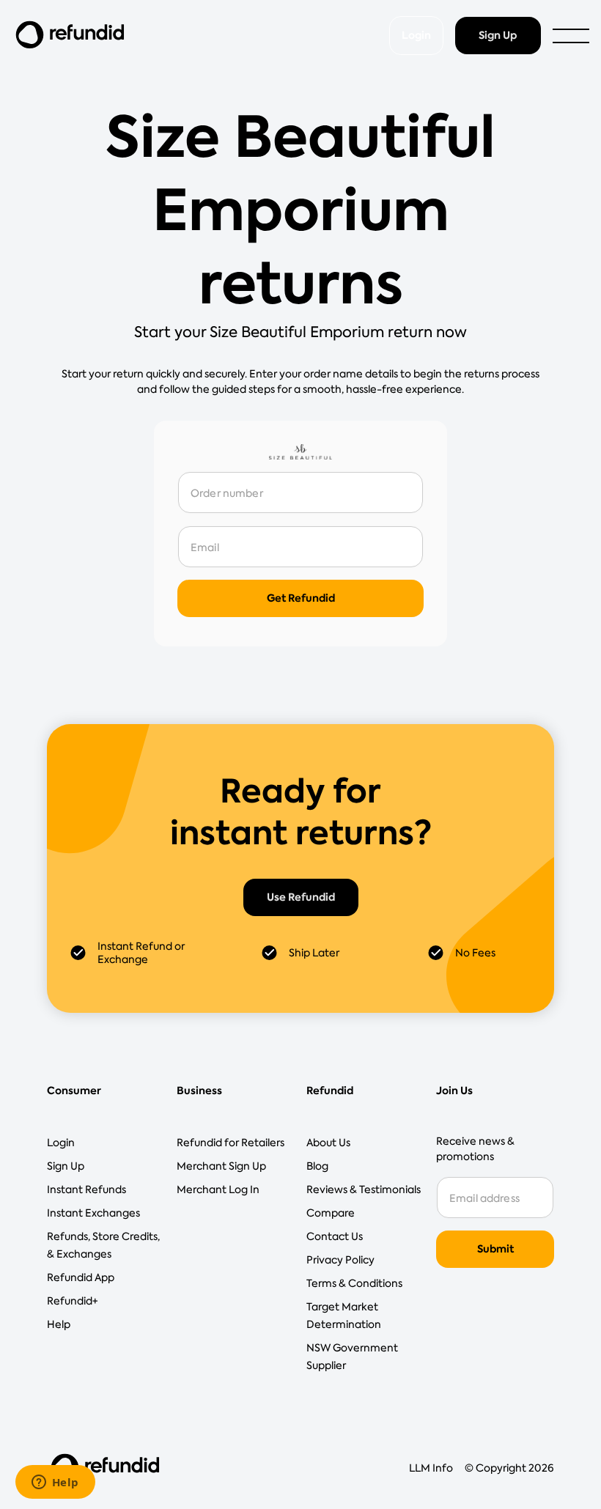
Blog (317, 1166)
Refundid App (80, 1277)
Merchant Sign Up (221, 1166)
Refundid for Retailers (230, 1142)
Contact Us (334, 1236)
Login (416, 35)
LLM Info (431, 1468)
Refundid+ (72, 1300)
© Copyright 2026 (509, 1468)
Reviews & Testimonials (363, 1189)
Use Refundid (301, 897)
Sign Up (498, 35)
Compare (330, 1213)
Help (58, 1324)
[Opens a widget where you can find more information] (55, 1483)
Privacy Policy (340, 1259)
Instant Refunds (86, 1189)
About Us (328, 1142)
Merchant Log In (218, 1189)
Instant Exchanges (93, 1213)
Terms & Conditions (354, 1283)
